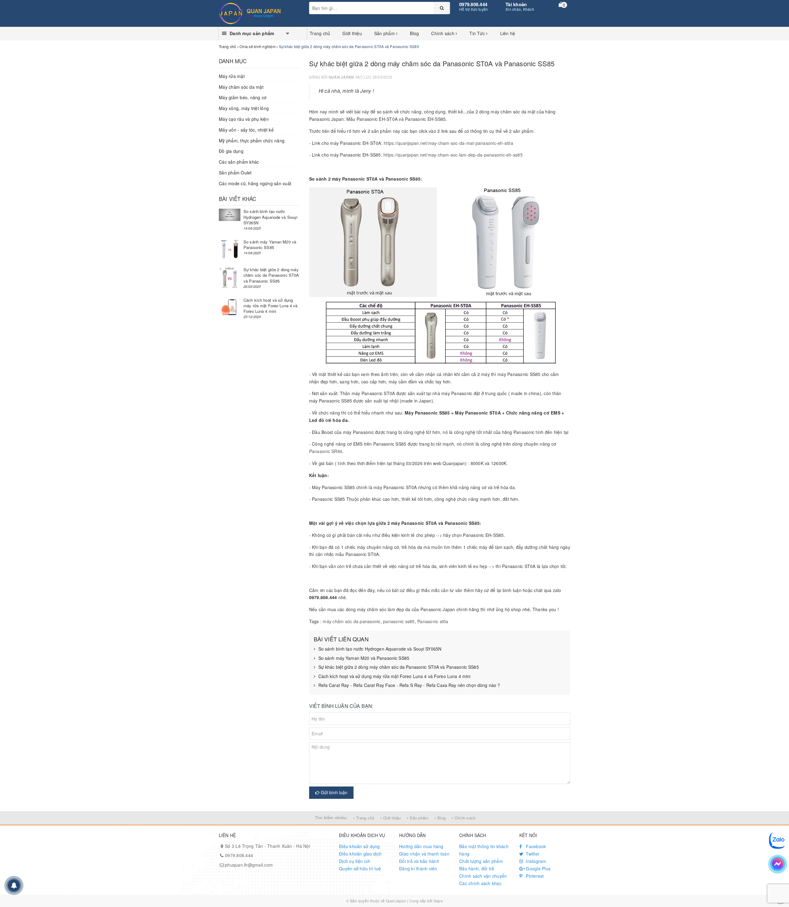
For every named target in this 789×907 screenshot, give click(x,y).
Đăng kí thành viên (418, 868)
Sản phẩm (385, 33)
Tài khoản (516, 4)
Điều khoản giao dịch (360, 854)
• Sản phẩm (418, 818)
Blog (414, 33)
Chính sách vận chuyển (483, 876)
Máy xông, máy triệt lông (244, 108)
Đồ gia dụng (231, 151)
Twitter (532, 854)
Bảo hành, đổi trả (476, 868)
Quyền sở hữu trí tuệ (360, 868)
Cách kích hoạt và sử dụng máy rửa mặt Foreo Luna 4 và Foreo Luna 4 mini (394, 676)
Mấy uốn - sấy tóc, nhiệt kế (246, 130)
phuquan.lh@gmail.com (249, 865)
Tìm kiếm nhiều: (331, 817)
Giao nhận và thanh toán (424, 854)
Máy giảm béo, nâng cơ (242, 97)
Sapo (438, 900)
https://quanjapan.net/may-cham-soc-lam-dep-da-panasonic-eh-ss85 (453, 155)
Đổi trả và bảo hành (419, 861)
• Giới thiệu (390, 818)
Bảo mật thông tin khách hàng (484, 850)
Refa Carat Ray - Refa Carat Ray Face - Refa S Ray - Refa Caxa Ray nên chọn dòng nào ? (409, 685)
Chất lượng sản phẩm (481, 861)
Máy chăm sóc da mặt (241, 87)
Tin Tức (477, 33)
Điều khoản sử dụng (359, 846)
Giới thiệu (352, 33)
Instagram (535, 861)
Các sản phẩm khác (239, 162)
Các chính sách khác (480, 883)
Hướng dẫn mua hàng (421, 846)
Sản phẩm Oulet (235, 173)
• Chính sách (464, 818)
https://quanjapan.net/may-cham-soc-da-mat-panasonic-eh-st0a (448, 143)
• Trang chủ (363, 818)
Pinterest (534, 876)
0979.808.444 (473, 4)
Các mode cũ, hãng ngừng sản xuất (255, 183)
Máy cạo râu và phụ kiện (244, 119)
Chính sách (443, 33)
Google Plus (537, 868)
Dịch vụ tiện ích (354, 861)
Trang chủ (320, 33)
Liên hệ (507, 33)
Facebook (535, 846)
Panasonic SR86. (326, 451)
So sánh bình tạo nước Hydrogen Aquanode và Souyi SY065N (380, 649)
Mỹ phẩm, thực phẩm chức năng (251, 140)
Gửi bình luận (333, 792)
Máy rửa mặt (232, 76)
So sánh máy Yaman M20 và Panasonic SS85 (363, 658)
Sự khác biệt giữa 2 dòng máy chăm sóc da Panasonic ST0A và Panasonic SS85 (398, 667)
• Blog (440, 818)
